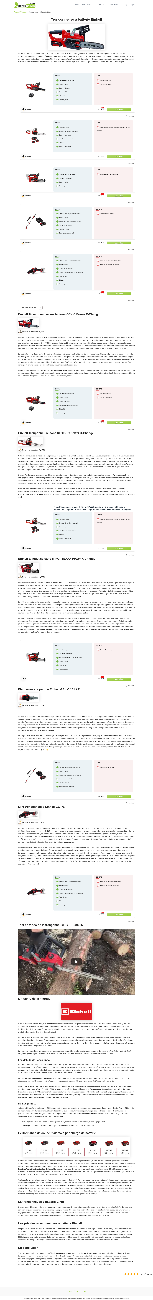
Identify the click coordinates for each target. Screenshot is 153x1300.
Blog (125, 5)
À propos (134, 5)
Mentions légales (73, 1291)
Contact (83, 1291)
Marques (101, 5)
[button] (93, 5)
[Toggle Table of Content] (39, 308)
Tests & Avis (113, 5)
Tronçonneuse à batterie (83, 5)
